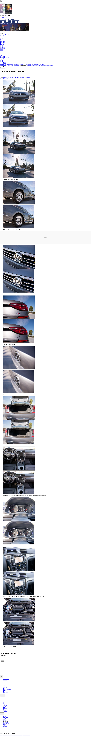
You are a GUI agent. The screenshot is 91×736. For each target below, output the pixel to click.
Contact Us (18, 65)
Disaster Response (3, 35)
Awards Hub (32, 64)
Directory (37, 64)
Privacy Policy (2, 735)
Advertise (40, 65)
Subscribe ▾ (2, 3)
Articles (8, 0)
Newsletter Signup (29, 65)
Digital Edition (6, 17)
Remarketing (2, 52)
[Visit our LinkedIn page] (2, 651)
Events (15, 65)
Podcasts (28, 64)
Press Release (51, 65)
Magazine (6, 64)
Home (1, 78)
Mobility (1, 49)
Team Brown (12, 65)
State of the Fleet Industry (4, 56)
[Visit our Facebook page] (0, 651)
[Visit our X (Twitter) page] (3, 651)
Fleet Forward (2, 37)
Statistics (11, 64)
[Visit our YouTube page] (4, 651)
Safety (1, 54)
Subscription (2, 65)
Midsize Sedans (19, 77)
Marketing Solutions (35, 65)
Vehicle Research (3, 62)
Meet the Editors (7, 65)
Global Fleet (2, 41)
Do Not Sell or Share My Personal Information (22, 735)
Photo (17, 64)
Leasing (1, 45)
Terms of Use (7, 735)
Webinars (25, 64)
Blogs (9, 64)
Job (35, 64)
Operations (29, 77)
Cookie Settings (23, 65)
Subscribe (2, 17)
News (4, 64)
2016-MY (15, 77)
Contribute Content (45, 65)
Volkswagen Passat (10, 77)
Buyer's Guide (41, 64)
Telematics (2, 58)
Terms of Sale (12, 735)
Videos (10, 0)
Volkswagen (5, 77)
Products (14, 64)
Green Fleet (2, 43)
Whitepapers (22, 64)
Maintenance (2, 47)
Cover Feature (4, 0)
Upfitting (1, 60)
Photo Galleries (5, 78)
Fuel (1, 39)
